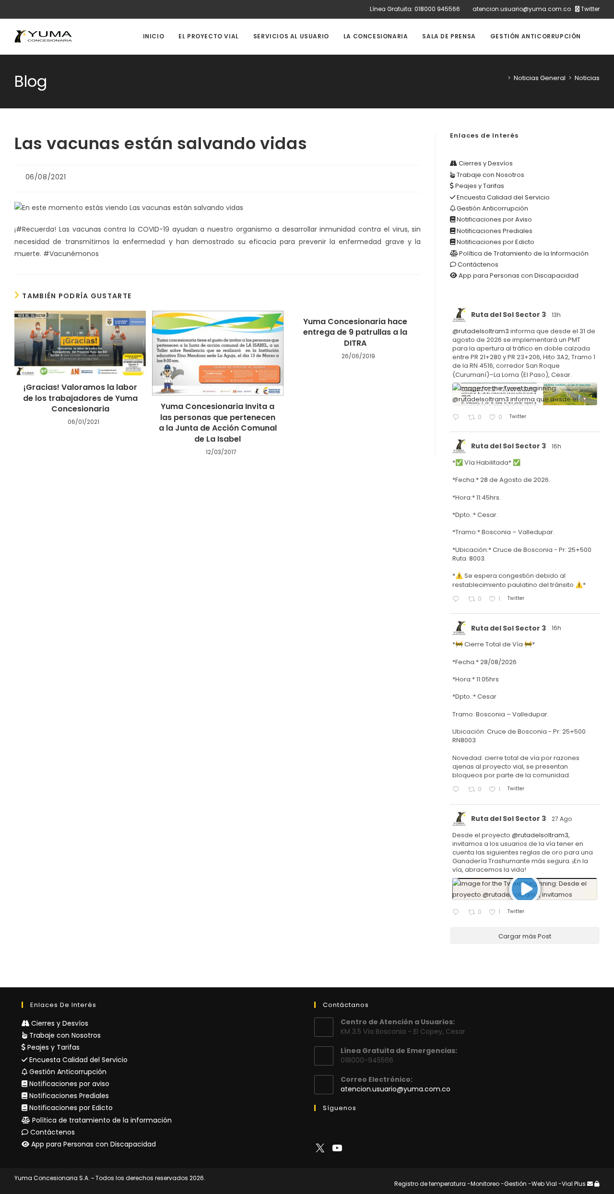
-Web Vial (542, 1184)
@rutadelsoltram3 (480, 331)
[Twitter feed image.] (524, 394)
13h (557, 315)
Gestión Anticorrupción (491, 208)
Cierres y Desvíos (485, 163)
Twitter (589, 9)
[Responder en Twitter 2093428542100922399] (457, 417)
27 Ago (562, 819)
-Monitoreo (483, 1184)
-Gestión (514, 1184)
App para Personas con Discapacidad (518, 275)
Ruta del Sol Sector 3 (508, 314)
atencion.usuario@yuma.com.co (521, 9)
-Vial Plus (572, 1184)
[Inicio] (502, 77)
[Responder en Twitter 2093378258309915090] (457, 790)
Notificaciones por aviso (68, 1084)
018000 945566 (437, 9)
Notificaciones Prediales (493, 230)
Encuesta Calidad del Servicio (502, 197)
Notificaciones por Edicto (494, 241)
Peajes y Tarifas (479, 185)
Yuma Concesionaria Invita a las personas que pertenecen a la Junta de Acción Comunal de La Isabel (218, 422)
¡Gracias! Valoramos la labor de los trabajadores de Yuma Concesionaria (80, 398)
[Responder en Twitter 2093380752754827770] (457, 599)
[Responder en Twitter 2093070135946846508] (457, 912)
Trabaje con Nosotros (489, 174)
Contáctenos (477, 264)
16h (557, 446)
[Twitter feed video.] (524, 889)
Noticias (587, 77)
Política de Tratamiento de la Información (523, 253)
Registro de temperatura (430, 1184)
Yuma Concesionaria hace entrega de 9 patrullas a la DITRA (355, 332)
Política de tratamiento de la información (101, 1120)
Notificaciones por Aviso (493, 219)
